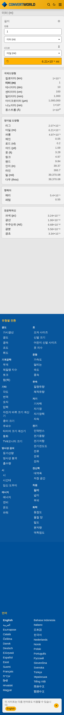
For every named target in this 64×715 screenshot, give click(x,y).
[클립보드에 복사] (7, 61)
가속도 (38, 359)
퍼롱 (8, 134)
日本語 (38, 629)
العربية (6, 625)
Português (40, 653)
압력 (5, 407)
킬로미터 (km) (13, 78)
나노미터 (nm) (13, 105)
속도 (36, 369)
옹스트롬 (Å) (12, 109)
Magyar (7, 690)
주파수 (7, 425)
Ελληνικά (8, 652)
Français (8, 671)
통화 (5, 436)
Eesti (6, 662)
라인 (8, 170)
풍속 (36, 374)
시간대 (7, 480)
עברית (6, 676)
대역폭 (38, 473)
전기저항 (39, 440)
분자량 (38, 527)
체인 (8, 139)
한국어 (38, 634)
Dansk (7, 643)
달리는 (38, 364)
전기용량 (39, 435)
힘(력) (6, 379)
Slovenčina (40, 662)
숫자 (5, 401)
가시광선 (8, 332)
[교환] (59, 46)
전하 (36, 461)
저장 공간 (39, 478)
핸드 (8, 161)
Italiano (38, 624)
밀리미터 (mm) (14, 96)
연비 (5, 502)
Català (7, 634)
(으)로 (7, 48)
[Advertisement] (32, 275)
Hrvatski (8, 685)
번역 (5, 396)
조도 (5, 347)
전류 (36, 451)
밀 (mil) (9, 175)
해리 (8, 195)
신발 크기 (39, 337)
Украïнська (40, 676)
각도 (5, 391)
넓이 (36, 495)
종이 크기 (8, 420)
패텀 (8, 199)
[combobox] (30, 39)
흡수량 (7, 463)
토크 (5, 374)
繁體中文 (39, 691)
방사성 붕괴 (10, 458)
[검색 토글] (48, 4)
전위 (36, 456)
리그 (8, 125)
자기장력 (39, 413)
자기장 (38, 408)
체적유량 (39, 391)
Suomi (7, 666)
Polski (37, 649)
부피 (36, 500)
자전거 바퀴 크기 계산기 (16, 414)
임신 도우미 (10, 485)
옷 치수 (38, 347)
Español (8, 657)
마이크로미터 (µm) (16, 100)
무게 (5, 364)
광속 (5, 342)
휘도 (5, 352)
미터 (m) (10, 82)
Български (9, 629)
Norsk (37, 644)
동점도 (38, 512)
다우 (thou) (11, 179)
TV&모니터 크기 (12, 441)
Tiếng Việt (40, 681)
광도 (5, 337)
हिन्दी (5, 680)
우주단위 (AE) (13, 224)
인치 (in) (10, 166)
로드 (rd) (10, 143)
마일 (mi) (10, 130)
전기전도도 (40, 446)
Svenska (39, 667)
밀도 (36, 522)
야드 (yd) (10, 148)
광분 (8, 229)
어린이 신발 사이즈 (45, 342)
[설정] (59, 21)
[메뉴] (60, 4)
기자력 (38, 403)
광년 (8, 220)
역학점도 (39, 532)
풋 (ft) (8, 152)
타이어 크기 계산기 (14, 431)
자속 (36, 418)
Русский (39, 658)
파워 (5, 512)
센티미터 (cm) (13, 91)
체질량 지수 (10, 369)
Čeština (7, 638)
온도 (5, 507)
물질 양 (38, 517)
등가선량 (8, 453)
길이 (36, 490)
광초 (8, 233)
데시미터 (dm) (13, 87)
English (11, 708)
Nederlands (40, 639)
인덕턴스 (39, 430)
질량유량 (39, 386)
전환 (6, 26)
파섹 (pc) (10, 215)
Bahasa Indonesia (44, 620)
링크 (8, 157)
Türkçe (38, 672)
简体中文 (39, 686)
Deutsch (8, 648)
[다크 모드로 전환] (54, 4)
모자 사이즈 (41, 332)
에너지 (7, 497)
